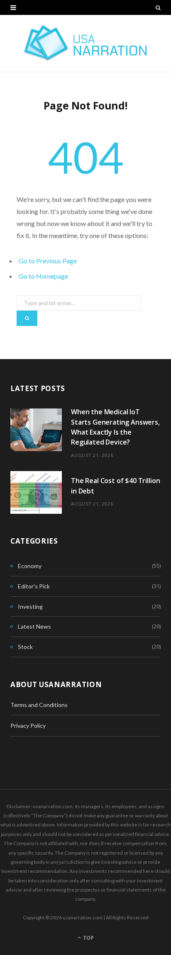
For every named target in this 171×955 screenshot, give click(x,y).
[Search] (158, 7)
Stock (25, 646)
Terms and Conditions (39, 704)
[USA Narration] (86, 43)
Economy (30, 565)
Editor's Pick (34, 586)
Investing (30, 606)
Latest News (34, 626)
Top (88, 937)
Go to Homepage (43, 276)
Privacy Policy (28, 725)
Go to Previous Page (48, 261)
